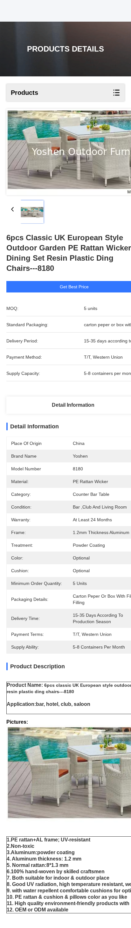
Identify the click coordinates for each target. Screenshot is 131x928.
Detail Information (73, 405)
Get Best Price (74, 286)
